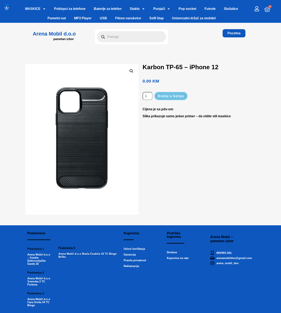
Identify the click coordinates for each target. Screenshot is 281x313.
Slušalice (231, 8)
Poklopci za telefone (70, 8)
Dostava (172, 252)
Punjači (159, 8)
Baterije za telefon (108, 8)
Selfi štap (156, 18)
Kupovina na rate (177, 258)
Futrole (210, 8)
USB (103, 18)
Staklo (135, 8)
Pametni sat (57, 18)
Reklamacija (131, 266)
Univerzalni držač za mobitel (194, 18)
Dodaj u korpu (171, 96)
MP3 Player (83, 18)
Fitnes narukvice (128, 18)
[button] (131, 71)
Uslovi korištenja (134, 248)
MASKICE (33, 8)
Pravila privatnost (135, 260)
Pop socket (187, 8)
